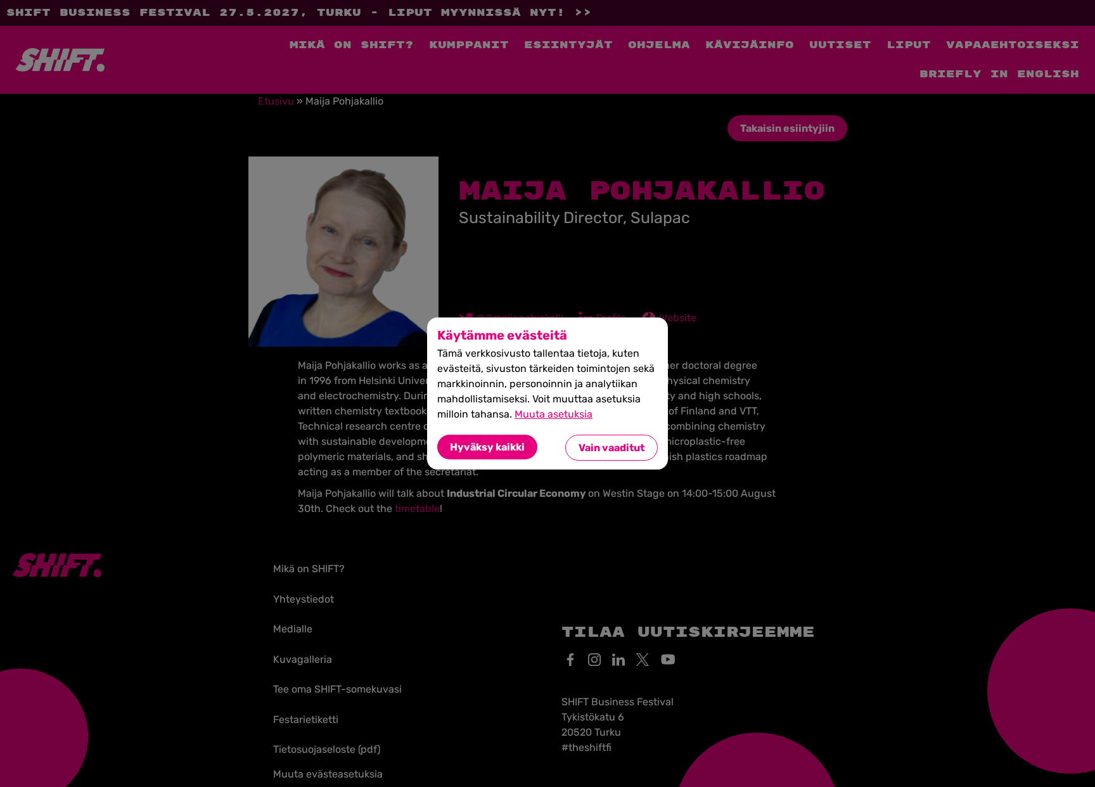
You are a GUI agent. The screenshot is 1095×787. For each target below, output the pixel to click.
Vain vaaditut (611, 448)
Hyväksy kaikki (487, 447)
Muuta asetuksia (553, 414)
